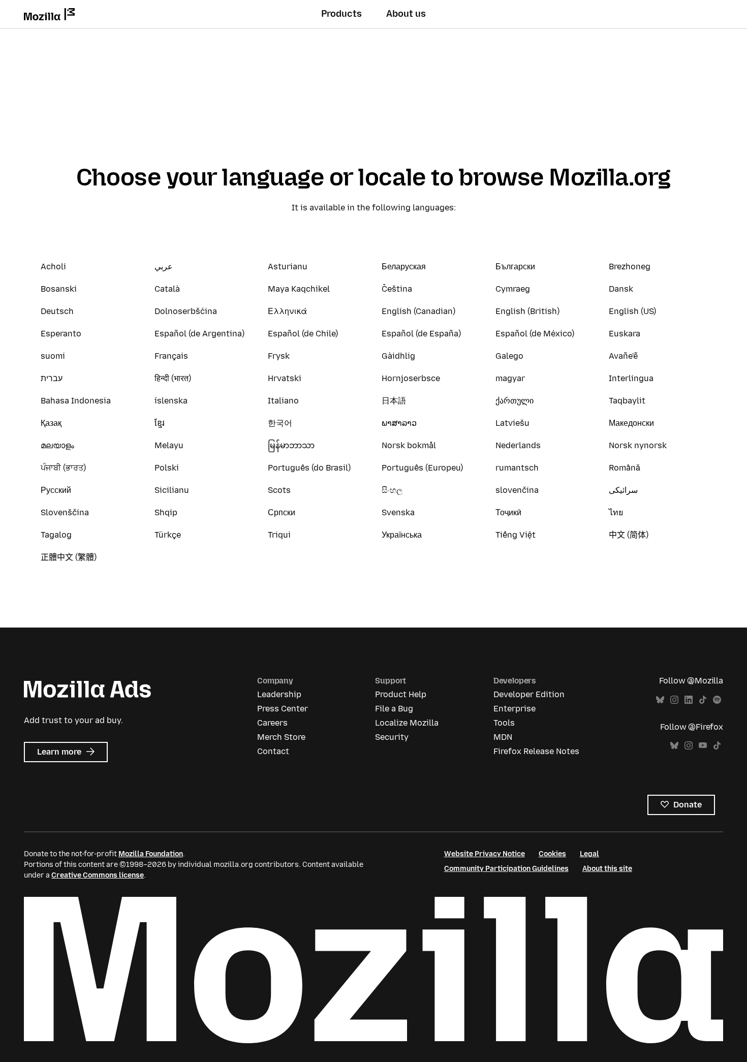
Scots (279, 490)
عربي (163, 266)
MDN (502, 737)
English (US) (632, 311)
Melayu (168, 445)
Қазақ (51, 423)
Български (515, 266)
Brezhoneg (629, 266)
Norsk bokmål (409, 445)
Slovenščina (65, 512)
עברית (52, 378)
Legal (589, 854)
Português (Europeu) (422, 468)
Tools (504, 723)
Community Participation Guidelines (506, 868)
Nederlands (518, 445)
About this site (607, 868)
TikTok (703, 700)
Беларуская (404, 266)
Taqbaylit (627, 400)
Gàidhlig (398, 356)
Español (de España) (421, 333)
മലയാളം (57, 445)
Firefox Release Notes (536, 751)
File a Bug (394, 708)
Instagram (674, 700)
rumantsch (517, 468)
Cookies (552, 854)
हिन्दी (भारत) (172, 378)
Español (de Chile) (303, 333)
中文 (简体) (628, 535)
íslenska (171, 400)
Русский (56, 490)
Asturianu (287, 266)
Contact (273, 751)
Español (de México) (534, 333)
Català (167, 289)
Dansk (621, 289)
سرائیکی (623, 490)
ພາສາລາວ (399, 423)
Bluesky (660, 700)
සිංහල (392, 490)
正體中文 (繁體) (69, 557)
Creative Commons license (97, 875)
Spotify (717, 700)
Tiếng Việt (515, 535)
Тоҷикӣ (508, 512)
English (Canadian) (418, 311)
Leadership (279, 694)
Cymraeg (512, 289)
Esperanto (61, 333)
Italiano (283, 400)
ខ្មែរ (159, 423)
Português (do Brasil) (309, 468)
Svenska (398, 512)
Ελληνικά (287, 311)
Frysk (279, 356)
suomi (53, 356)
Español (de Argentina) (199, 333)
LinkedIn (688, 700)
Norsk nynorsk (638, 445)
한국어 (280, 423)
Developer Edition (529, 694)
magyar (510, 378)
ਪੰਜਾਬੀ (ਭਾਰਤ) (63, 468)
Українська (402, 535)
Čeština (397, 289)
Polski (166, 468)
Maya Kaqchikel (299, 289)
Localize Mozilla (407, 723)
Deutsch (57, 311)
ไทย (616, 512)
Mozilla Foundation (150, 854)
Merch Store (281, 737)
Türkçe (167, 535)
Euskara (624, 333)
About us (406, 13)
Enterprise (514, 708)
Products (341, 13)
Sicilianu (171, 490)
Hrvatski (284, 378)
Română (624, 468)
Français (171, 356)
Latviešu (512, 423)
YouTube (703, 745)
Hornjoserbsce (411, 378)
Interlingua (631, 378)
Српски (281, 512)
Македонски (631, 423)
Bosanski (59, 289)
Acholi (53, 266)
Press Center (282, 708)
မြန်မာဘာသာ (291, 445)
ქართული (514, 400)
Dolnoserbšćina (185, 311)
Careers (272, 723)
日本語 (394, 400)
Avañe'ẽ (623, 356)
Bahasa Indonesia (76, 400)
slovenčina (517, 490)
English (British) (527, 311)
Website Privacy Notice (484, 854)
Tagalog (56, 535)
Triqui (279, 535)
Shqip (165, 512)
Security (392, 737)
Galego (509, 356)
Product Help (400, 694)
